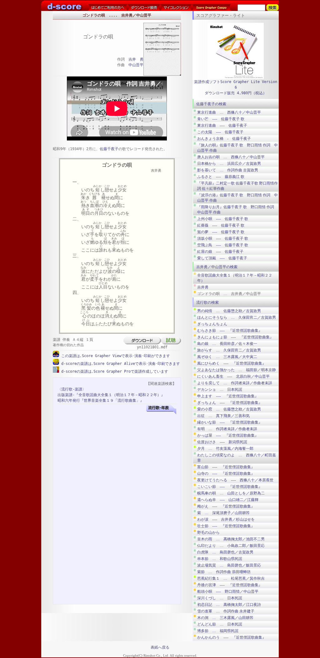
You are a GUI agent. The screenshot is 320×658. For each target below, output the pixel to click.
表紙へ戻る (160, 647)
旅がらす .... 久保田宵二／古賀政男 (229, 350)
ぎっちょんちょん (212, 324)
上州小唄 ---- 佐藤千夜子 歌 (222, 219)
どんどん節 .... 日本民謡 (219, 624)
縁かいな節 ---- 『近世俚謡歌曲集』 (229, 422)
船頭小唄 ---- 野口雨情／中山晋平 (227, 591)
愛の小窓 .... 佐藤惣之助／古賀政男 (229, 409)
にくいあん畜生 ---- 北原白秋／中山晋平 (233, 376)
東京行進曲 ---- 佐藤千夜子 (222, 125)
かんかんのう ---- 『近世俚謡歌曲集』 (231, 637)
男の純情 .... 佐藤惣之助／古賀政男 (229, 311)
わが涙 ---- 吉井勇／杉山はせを (226, 519)
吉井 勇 (135, 59)
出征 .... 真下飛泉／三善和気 (223, 416)
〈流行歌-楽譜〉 (72, 389)
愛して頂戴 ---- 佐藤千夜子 (222, 258)
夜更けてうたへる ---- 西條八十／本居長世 (235, 480)
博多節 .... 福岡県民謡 (217, 631)
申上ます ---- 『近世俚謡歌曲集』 (227, 396)
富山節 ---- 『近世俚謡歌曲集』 (226, 467)
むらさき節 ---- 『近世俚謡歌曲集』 (229, 330)
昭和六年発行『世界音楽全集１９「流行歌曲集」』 (101, 400)
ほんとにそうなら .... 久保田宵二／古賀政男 (236, 317)
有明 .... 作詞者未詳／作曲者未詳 (227, 429)
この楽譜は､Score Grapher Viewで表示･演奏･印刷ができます (114, 356)
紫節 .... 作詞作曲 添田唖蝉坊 (224, 572)
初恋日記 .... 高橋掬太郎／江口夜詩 (229, 604)
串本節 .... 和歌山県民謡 (219, 559)
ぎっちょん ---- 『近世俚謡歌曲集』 (229, 402)
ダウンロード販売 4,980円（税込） (236, 93)
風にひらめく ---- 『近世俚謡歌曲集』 (231, 363)
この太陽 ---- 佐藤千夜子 (220, 132)
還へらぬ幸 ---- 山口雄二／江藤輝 (227, 500)
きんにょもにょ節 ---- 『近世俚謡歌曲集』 (235, 337)
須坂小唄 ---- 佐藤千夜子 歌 (222, 238)
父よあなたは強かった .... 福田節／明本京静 (236, 370)
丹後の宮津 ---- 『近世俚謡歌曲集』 (229, 585)
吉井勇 (202, 287)
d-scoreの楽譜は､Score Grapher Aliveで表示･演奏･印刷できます (119, 363)
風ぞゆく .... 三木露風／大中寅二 (227, 357)
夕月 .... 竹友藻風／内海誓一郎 (225, 448)
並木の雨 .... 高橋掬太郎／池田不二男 (231, 539)
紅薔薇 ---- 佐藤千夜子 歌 (220, 225)
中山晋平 (135, 65)
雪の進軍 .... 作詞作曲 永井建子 (225, 611)
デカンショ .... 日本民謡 (219, 389)
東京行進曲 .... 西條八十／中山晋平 (229, 112)
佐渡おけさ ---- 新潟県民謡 (222, 442)
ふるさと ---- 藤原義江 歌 (220, 176)
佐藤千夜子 (109, 149)
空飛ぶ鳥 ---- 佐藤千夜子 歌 (222, 245)
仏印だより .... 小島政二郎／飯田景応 (231, 545)
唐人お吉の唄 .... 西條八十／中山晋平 (231, 157)
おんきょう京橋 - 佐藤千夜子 (224, 138)
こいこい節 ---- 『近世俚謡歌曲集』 (229, 486)
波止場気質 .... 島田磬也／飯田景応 (229, 565)
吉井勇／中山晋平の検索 (217, 267)
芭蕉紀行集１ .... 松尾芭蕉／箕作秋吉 (231, 578)
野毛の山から (208, 532)
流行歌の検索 (207, 302)
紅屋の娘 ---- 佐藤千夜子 (220, 251)
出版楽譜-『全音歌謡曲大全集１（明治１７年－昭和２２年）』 (111, 395)
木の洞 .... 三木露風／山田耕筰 (225, 618)
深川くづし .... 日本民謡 (219, 598)
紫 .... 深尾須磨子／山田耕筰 (223, 513)
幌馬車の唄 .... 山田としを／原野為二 (231, 493)
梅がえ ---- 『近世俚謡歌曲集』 (226, 506)
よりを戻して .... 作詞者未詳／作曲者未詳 (234, 383)
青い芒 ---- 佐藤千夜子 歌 (220, 119)
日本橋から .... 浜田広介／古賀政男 (229, 163)
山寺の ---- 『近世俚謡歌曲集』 (226, 473)
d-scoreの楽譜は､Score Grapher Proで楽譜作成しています (113, 371)
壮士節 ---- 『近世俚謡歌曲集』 (226, 526)
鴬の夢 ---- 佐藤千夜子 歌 (220, 232)
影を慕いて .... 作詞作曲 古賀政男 (227, 170)
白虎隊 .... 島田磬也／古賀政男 (225, 552)
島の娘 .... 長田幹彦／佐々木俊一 (227, 343)
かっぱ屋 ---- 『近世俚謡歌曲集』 (227, 435)
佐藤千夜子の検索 (211, 104)
